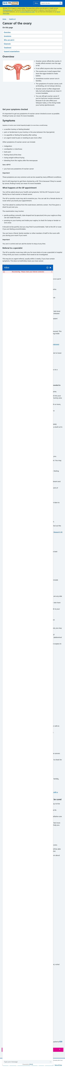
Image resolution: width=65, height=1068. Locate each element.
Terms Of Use (58, 1065)
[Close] (61, 1049)
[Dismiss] (51, 272)
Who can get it (9, 40)
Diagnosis (7, 44)
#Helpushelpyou (7, 10)
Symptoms (7, 36)
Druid (31, 1064)
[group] (27, 666)
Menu (36, 3)
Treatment (7, 47)
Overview (7, 32)
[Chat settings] (47, 268)
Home (4, 19)
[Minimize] (50, 268)
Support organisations (11, 51)
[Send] (50, 1062)
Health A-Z (12, 19)
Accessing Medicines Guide (27, 12)
